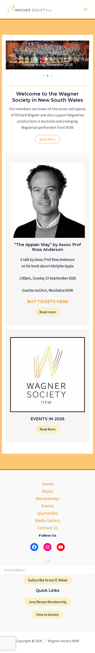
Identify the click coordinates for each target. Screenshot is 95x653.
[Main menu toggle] (86, 9)
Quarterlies (47, 513)
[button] (47, 602)
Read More (47, 429)
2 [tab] (47, 76)
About (47, 491)
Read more (47, 312)
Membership (47, 498)
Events (47, 505)
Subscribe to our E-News (47, 580)
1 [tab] (43, 76)
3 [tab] (52, 76)
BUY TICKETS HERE (47, 301)
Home (47, 484)
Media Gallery (47, 520)
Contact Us (47, 527)
